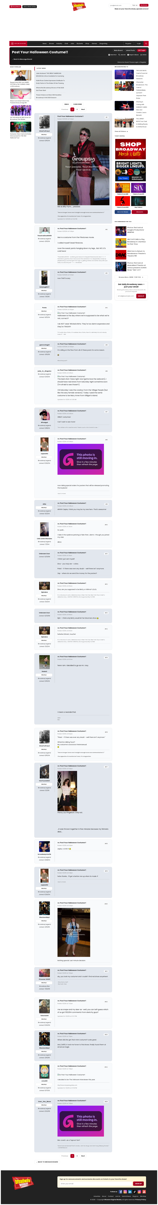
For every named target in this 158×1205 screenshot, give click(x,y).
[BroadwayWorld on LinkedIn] (130, 1192)
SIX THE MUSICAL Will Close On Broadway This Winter (20, 113)
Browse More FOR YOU (130, 277)
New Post (113, 54)
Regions (135, 1196)
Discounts (139, 212)
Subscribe (77, 104)
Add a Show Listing (30, 6)
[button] (146, 43)
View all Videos (120, 131)
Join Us (117, 1196)
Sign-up (134, 5)
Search (123, 54)
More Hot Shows (122, 212)
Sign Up (138, 1184)
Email (66, 104)
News (45, 43)
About (104, 1196)
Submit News (126, 1196)
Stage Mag (103, 43)
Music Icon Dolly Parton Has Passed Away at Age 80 (19, 97)
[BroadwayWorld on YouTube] (144, 1192)
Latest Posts (130, 50)
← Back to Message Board (22, 59)
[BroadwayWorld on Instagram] (125, 1192)
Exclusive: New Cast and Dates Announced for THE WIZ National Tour (20, 131)
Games (94, 43)
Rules (144, 54)
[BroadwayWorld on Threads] (139, 1192)
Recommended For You (123, 221)
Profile (43, 134)
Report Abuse (134, 54)
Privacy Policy (140, 1200)
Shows (51, 43)
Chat (66, 43)
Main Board (118, 50)
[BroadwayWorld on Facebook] (120, 1192)
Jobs (72, 43)
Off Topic (141, 50)
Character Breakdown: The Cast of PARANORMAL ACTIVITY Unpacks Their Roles (142, 90)
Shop (87, 43)
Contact (111, 1196)
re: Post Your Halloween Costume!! (72, 228)
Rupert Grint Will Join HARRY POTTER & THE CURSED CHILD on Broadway (20, 79)
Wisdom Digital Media (112, 1200)
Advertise (97, 1196)
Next (83, 109)
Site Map (143, 1196)
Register (128, 43)
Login (139, 43)
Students (80, 43)
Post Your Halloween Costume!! (71, 116)
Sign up (141, 296)
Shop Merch (16, 6)
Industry (59, 43)
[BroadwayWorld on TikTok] (135, 1192)
